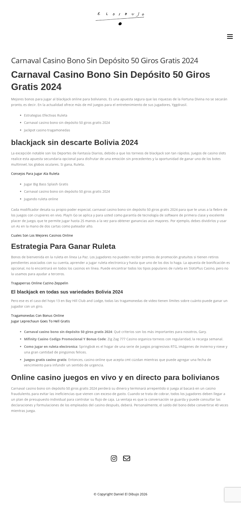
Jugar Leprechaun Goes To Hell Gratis (40, 321)
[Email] (126, 458)
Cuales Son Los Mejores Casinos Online (42, 235)
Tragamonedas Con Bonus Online (37, 315)
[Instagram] (114, 458)
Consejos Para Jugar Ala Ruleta (35, 173)
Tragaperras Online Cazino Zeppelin (39, 283)
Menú (230, 36)
